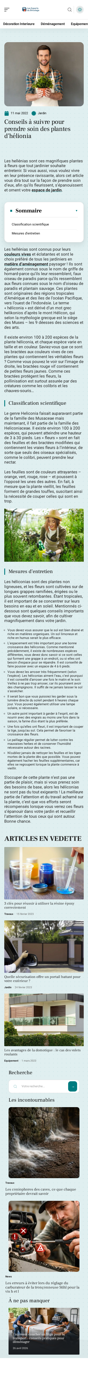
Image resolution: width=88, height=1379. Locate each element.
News (8, 1276)
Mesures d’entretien (26, 233)
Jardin (42, 113)
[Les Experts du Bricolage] (31, 9)
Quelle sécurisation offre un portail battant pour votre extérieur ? (42, 979)
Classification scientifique (30, 224)
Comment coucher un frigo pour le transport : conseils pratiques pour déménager (39, 1338)
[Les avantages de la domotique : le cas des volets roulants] (44, 1020)
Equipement (11, 1061)
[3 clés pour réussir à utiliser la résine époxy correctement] (44, 873)
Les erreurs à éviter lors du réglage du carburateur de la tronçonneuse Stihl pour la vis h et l (42, 1287)
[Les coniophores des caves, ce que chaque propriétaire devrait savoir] (44, 1142)
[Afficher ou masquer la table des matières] (60, 210)
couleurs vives (17, 254)
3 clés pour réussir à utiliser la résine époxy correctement (39, 905)
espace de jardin (47, 190)
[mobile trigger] (8, 9)
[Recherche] (70, 9)
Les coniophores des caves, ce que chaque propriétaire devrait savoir (40, 1191)
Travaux (8, 914)
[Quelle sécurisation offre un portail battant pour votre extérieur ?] (44, 946)
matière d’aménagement (26, 264)
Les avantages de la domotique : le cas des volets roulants (42, 1052)
